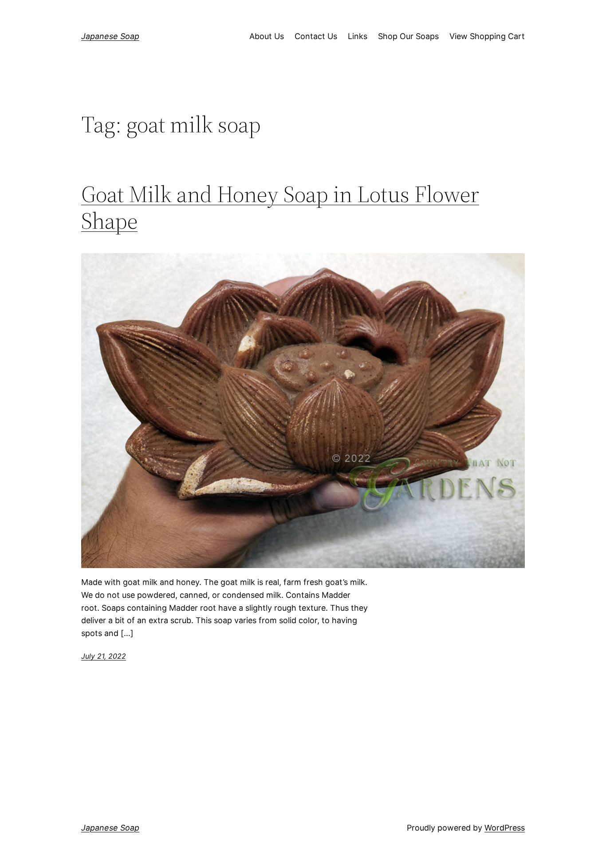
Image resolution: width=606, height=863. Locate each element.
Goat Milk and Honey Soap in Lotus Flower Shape (280, 207)
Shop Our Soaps (408, 36)
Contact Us (316, 36)
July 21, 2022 (103, 656)
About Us (266, 36)
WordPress (504, 827)
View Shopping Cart (487, 36)
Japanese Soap (110, 36)
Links (357, 36)
